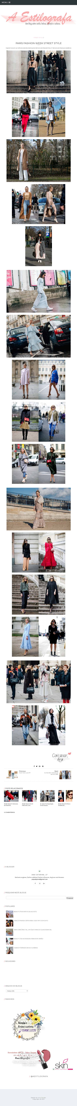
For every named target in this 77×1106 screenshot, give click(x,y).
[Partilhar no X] (36, 766)
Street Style (38, 37)
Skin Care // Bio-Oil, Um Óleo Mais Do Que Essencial (33, 929)
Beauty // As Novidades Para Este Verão (28, 938)
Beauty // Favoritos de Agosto (25, 911)
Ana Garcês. (42, 1097)
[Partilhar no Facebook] (34, 766)
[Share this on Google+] (39, 766)
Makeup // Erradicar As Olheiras (26, 948)
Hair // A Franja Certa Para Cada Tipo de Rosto (31, 920)
